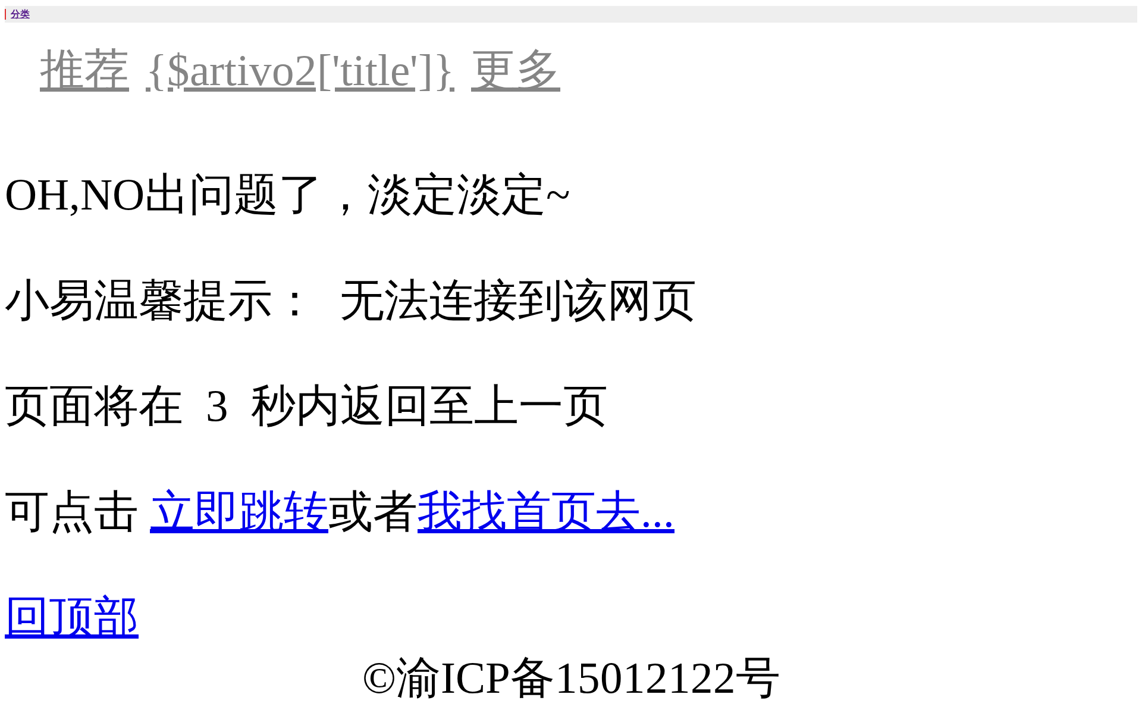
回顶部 (72, 617)
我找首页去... (546, 511)
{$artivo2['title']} (300, 70)
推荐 (84, 70)
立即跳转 (239, 511)
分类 (20, 14)
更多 (515, 70)
